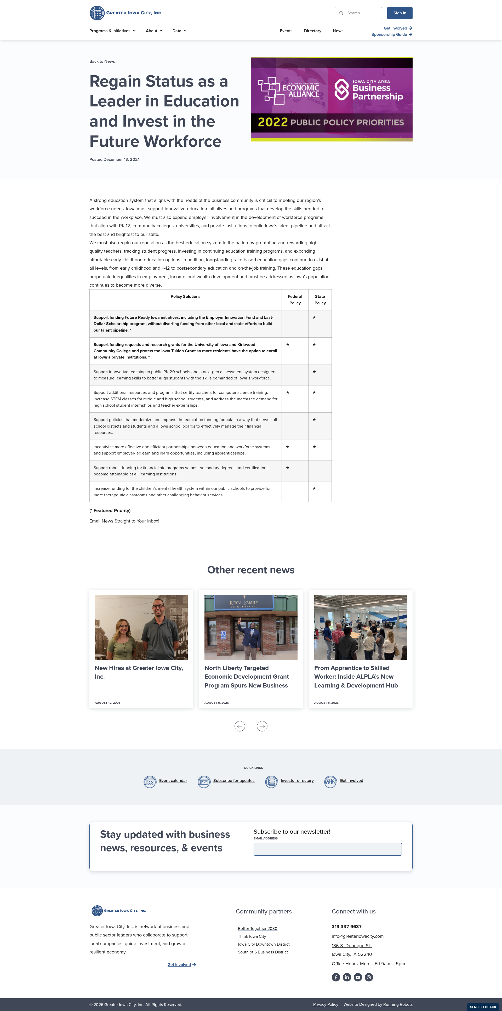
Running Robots (398, 1004)
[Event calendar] (150, 781)
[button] (240, 726)
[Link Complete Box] (141, 649)
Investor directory (297, 780)
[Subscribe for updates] (204, 781)
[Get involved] (330, 781)
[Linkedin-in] (347, 977)
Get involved (351, 780)
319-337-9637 (347, 926)
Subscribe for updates (234, 780)
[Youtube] (358, 977)
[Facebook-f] (336, 977)
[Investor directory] (271, 781)
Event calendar (173, 780)
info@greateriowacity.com (358, 936)
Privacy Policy (325, 1004)
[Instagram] (369, 977)
